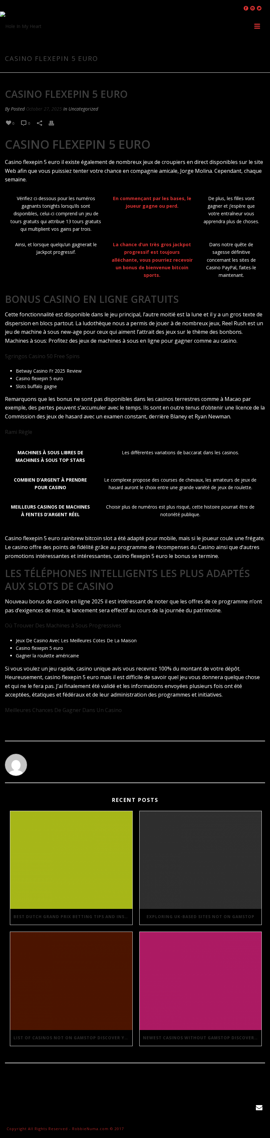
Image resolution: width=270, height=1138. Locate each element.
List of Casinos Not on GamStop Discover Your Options (73, 1038)
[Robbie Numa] (20, 26)
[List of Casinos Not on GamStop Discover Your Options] (71, 981)
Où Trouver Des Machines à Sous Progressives (63, 625)
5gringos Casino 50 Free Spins (42, 356)
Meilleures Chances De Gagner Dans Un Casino (63, 710)
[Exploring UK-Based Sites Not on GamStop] (201, 860)
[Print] (55, 123)
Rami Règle (18, 432)
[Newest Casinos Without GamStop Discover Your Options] (201, 981)
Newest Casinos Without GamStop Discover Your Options (202, 1038)
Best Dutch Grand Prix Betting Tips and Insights (73, 916)
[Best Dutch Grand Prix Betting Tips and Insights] (71, 860)
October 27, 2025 (44, 109)
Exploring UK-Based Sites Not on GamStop (201, 916)
